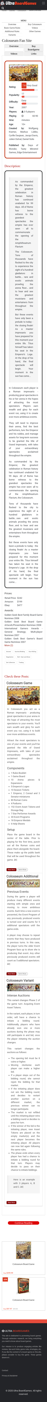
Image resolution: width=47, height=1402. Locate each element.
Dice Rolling (32, 651)
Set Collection (10, 662)
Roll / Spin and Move (23, 657)
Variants (12, 35)
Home (4, 11)
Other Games (35, 31)
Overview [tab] (14, 46)
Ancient (8, 651)
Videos (35, 28)
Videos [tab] (14, 53)
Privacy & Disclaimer (10, 1376)
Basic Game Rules (12, 28)
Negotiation (9, 657)
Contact (5, 1370)
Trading (21, 662)
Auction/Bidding (20, 651)
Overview (12, 24)
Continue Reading (23, 1223)
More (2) (9, 645)
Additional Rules (12, 31)
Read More (11, 870)
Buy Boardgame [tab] (33, 48)
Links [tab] (33, 53)
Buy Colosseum (35, 24)
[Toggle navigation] (43, 3)
